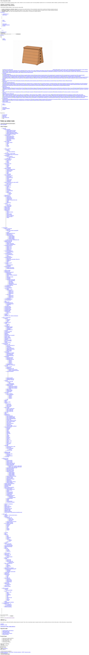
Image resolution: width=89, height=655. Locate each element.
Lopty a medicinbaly (8, 206)
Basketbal (6, 356)
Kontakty (4, 25)
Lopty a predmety (8, 543)
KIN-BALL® (7, 344)
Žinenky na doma (9, 462)
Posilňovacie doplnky (8, 339)
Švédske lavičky (9, 494)
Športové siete (7, 414)
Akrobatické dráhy (8, 306)
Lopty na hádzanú (10, 394)
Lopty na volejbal (10, 448)
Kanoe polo (8, 443)
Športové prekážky (8, 159)
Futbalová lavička (9, 389)
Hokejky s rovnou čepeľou (13, 369)
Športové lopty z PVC (10, 135)
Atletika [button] (3, 38)
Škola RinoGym (9, 234)
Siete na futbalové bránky (11, 417)
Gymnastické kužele (8, 307)
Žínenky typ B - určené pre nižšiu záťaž (15, 466)
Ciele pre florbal (9, 366)
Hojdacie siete (9, 419)
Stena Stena (10, 520)
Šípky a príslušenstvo (8, 563)
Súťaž (8, 166)
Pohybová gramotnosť (8, 511)
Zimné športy (7, 573)
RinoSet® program (5, 634)
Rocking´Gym (7, 313)
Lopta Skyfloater (9, 544)
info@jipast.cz (5, 648)
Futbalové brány (9, 381)
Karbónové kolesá (10, 175)
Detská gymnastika (8, 228)
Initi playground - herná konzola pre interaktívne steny (13, 512)
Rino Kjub (8, 229)
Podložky (8, 324)
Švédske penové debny (10, 267)
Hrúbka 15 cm (11, 291)
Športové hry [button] (4, 86)
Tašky (8, 201)
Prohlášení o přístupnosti (4, 652)
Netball (8, 436)
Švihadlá (6, 341)
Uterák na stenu (11, 519)
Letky (7, 564)
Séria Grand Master (12, 280)
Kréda (8, 536)
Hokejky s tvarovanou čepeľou (14, 370)
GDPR (23, 652)
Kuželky (6, 542)
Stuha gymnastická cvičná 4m (7, 633)
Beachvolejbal (9, 447)
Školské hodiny (7, 505)
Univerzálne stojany (10, 211)
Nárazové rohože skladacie (11, 244)
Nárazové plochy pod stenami (11, 521)
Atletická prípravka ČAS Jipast (12, 132)
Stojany (8, 143)
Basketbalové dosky (10, 357)
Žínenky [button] (3, 79)
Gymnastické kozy (10, 493)
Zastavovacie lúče (9, 216)
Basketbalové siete (10, 363)
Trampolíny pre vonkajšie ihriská (10, 568)
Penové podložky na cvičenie (11, 476)
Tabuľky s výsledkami (10, 215)
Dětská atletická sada (5, 631)
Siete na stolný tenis (10, 410)
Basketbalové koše (10, 358)
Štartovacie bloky (7, 163)
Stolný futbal (7, 557)
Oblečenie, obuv (9, 597)
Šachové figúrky (9, 561)
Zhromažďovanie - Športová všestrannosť (11, 315)
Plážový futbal (9, 442)
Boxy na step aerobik (8, 340)
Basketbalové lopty (10, 359)
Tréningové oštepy (10, 170)
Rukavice (8, 192)
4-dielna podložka (11, 472)
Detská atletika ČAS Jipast (11, 131)
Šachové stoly (9, 560)
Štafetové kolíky (7, 207)
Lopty (8, 535)
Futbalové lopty (9, 385)
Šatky (7, 577)
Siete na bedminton (10, 354)
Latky (6, 203)
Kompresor (8, 346)
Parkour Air (8, 551)
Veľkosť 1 (10, 396)
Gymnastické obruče (8, 309)
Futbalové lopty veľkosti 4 (13, 387)
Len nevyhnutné (7, 4)
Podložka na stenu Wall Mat (9, 602)
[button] (0, 28)
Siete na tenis (9, 406)
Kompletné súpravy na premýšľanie (12, 154)
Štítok (7, 541)
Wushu (6, 601)
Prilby (8, 595)
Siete (9, 382)
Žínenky (6, 459)
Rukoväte (8, 188)
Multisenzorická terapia (8, 546)
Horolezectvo (7, 516)
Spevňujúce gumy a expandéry (10, 335)
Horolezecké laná (9, 501)
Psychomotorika (7, 332)
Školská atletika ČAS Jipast (11, 134)
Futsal (8, 430)
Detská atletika (7, 129)
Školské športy (4, 458)
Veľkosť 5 (10, 361)
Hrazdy (8, 500)
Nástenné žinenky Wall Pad (11, 481)
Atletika (3, 128)
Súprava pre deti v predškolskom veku (13, 239)
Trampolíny (8, 277)
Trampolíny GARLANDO (11, 571)
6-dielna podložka (11, 237)
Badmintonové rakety (10, 353)
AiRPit (8, 288)
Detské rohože (9, 140)
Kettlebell (6, 333)
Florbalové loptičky (10, 377)
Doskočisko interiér (8, 485)
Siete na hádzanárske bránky (11, 418)
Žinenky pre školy (10, 461)
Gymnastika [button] (4, 73)
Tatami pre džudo (9, 590)
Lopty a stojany (7, 196)
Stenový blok (11, 518)
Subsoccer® (7, 583)
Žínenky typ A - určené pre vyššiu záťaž (15, 465)
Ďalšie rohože (9, 242)
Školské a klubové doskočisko (9, 483)
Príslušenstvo (9, 167)
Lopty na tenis (9, 404)
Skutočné (10, 193)
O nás (3, 20)
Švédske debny (7, 266)
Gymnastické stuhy (8, 310)
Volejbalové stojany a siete (11, 446)
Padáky (6, 547)
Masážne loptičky (9, 327)
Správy (8, 275)
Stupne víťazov (7, 507)
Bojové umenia (5, 588)
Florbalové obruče (10, 371)
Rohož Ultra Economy (10, 468)
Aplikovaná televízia (8, 605)
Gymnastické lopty (8, 308)
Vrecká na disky (9, 179)
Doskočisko (7, 155)
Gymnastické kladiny (8, 250)
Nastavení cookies (27, 652)
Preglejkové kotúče (10, 177)
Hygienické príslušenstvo (9, 503)
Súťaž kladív (9, 189)
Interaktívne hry (9, 581)
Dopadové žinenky (8, 241)
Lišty (7, 144)
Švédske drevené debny (10, 268)
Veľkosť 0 (10, 395)
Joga (5, 323)
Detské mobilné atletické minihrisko (12, 133)
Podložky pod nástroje (10, 243)
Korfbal (8, 438)
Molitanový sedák (7, 510)
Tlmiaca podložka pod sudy (9, 567)
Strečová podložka (10, 482)
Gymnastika (4, 227)
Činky (6, 318)
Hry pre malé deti (9, 556)
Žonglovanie (7, 574)
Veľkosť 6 (10, 362)
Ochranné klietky (7, 208)
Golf (7, 527)
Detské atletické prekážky (11, 138)
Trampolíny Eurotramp (10, 279)
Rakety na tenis (9, 405)
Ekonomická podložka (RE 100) (12, 467)
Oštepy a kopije (7, 168)
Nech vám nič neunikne (4, 614)
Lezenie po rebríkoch (10, 423)
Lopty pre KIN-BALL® (11, 345)
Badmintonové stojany (10, 355)
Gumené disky (9, 180)
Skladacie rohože (9, 235)
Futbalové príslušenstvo (10, 384)
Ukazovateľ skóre (9, 453)
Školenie (8, 161)
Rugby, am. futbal (7, 401)
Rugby (8, 441)
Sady (9, 231)
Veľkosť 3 (10, 360)
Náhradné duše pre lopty (11, 349)
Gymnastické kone (8, 262)
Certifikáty (2, 623)
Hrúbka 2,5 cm (9, 246)
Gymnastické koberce (8, 245)
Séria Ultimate (11, 282)
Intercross (6, 400)
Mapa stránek (11, 652)
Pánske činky (9, 258)
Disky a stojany (7, 174)
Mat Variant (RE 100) (10, 469)
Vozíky (8, 162)
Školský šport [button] (4, 81)
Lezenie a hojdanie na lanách (11, 420)
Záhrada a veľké (11, 562)
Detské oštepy (9, 139)
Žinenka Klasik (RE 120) (11, 463)
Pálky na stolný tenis (10, 409)
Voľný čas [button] (4, 92)
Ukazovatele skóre (8, 509)
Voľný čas (4, 514)
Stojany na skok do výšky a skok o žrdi (11, 182)
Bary (7, 146)
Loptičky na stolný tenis (10, 408)
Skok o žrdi (6, 141)
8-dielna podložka (11, 238)
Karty (5, 533)
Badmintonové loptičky (10, 352)
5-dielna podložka (11, 473)
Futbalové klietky (9, 390)
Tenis (5, 402)
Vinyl (7, 321)
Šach (5, 558)
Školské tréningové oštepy (11, 169)
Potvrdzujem (2, 12)
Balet (5, 300)
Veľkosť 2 (10, 397)
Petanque (8, 528)
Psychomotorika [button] (5, 98)
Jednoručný (8, 319)
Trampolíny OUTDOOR (13, 284)
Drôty (7, 187)
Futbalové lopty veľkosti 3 (13, 386)
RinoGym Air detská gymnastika (12, 230)
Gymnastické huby (10, 498)
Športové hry (4, 343)
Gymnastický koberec (6, 632)
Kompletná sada (9, 604)
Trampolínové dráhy (10, 276)
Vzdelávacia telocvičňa (8, 240)
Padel (7, 444)
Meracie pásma (7, 209)
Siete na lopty (9, 422)
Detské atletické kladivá (10, 136)
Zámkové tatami (9, 480)
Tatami (6, 589)
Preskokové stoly (7, 271)
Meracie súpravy (9, 213)
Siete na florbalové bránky (11, 416)
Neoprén (8, 320)
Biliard (6, 534)
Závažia (8, 600)
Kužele (8, 575)
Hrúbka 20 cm (11, 292)
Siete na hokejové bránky (11, 421)
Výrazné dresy (9, 347)
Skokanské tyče (7, 195)
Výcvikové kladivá (10, 190)
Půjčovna (4, 21)
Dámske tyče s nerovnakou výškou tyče (13, 259)
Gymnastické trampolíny (9, 272)
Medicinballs (7, 334)
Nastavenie (2, 4)
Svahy (8, 145)
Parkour (6, 548)
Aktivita (8, 555)
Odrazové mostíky (8, 270)
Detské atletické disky (10, 137)
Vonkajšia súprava (10, 455)
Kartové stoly (9, 559)
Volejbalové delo (9, 450)
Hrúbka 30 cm (11, 293)
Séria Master (11, 281)
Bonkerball (8, 524)
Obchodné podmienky (6, 24)
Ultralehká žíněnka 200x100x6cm (7, 630)
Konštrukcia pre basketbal (11, 364)
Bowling (8, 525)
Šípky (7, 566)
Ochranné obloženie (10, 285)
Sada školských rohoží (10, 470)
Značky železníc (9, 214)
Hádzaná (6, 392)
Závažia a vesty (7, 336)
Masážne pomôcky (10, 326)
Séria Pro (8, 294)
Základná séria (9, 289)
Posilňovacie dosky (10, 522)
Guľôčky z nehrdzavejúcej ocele (12, 199)
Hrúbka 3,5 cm (9, 247)
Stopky (6, 504)
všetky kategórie (3, 124)
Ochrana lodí (7, 582)
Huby (7, 263)
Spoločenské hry (7, 554)
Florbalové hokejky (10, 368)
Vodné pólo (6, 412)
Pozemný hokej (9, 440)
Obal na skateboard (12, 151)
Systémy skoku (7, 301)
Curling (8, 529)
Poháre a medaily (5, 101)
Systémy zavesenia (8, 342)
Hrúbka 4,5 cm (9, 248)
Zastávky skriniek (9, 142)
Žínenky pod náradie (8, 506)
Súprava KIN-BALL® (10, 348)
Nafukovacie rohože (8, 287)
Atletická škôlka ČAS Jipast (11, 130)
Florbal (6, 365)
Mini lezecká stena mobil (9, 545)
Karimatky (6, 330)
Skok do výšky (7, 148)
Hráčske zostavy (9, 580)
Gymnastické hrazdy (8, 253)
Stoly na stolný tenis (10, 411)
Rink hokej (8, 437)
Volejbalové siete (9, 425)
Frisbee (8, 526)
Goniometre (8, 328)
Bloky (8, 592)
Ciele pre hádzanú (9, 393)
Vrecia (8, 598)
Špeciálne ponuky (9, 460)
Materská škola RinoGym (11, 233)
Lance (8, 255)
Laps (7, 596)
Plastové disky (9, 176)
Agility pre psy (7, 585)
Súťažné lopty (9, 197)
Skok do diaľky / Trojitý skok (9, 153)
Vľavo (10, 194)
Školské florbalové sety (10, 378)
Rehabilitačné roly (10, 329)
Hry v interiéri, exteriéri (8, 523)
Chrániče (8, 593)
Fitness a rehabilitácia (6, 317)
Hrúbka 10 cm (11, 290)
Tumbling (6, 314)
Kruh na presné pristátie (10, 478)
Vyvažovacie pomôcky (8, 331)
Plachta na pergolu (8, 586)
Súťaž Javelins (9, 171)
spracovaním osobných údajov (9, 617)
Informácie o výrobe (3, 624)
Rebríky (8, 499)
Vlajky (8, 212)
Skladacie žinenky (10, 471)
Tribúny (8, 217)
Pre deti (8, 549)
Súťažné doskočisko (8, 484)
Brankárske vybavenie (10, 379)
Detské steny (9, 517)
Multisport (8, 432)
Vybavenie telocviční (8, 488)
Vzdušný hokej (7, 572)
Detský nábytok (9, 579)
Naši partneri (4, 23)
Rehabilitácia (7, 325)
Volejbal (8, 435)
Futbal (6, 380)
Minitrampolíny (11, 283)
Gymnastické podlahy (8, 302)
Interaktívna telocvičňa (8, 508)
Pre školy (8, 550)
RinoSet (8, 232)
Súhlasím (12, 4)
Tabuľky (8, 539)
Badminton (6, 351)
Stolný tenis (7, 407)
